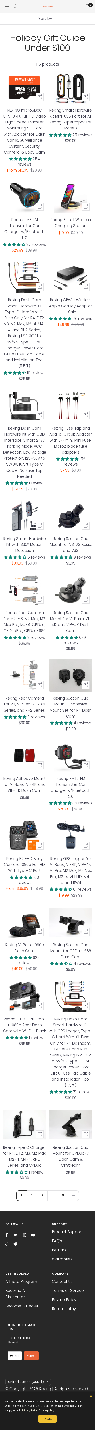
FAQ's (57, 1241)
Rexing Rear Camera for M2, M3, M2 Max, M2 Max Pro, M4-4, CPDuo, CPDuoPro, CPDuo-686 (25, 622)
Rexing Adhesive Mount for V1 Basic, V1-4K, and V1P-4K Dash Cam (24, 784)
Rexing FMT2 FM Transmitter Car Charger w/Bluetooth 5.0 (71, 787)
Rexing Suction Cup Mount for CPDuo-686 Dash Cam (70, 951)
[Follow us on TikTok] (6, 1243)
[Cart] (87, 6)
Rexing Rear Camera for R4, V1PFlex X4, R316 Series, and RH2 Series (24, 704)
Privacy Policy (29, 1410)
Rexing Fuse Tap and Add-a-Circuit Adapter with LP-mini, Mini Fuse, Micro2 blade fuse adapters (70, 440)
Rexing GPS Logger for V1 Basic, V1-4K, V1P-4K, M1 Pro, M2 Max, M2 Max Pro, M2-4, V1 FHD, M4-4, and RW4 (70, 870)
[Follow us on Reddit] (15, 1243)
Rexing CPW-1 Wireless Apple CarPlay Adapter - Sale (70, 305)
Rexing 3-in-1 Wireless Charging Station (70, 222)
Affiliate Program (21, 1281)
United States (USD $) (26, 1381)
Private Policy (64, 1299)
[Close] (91, 1395)
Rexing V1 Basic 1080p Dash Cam (24, 948)
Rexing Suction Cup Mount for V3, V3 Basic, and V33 (71, 544)
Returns (59, 1250)
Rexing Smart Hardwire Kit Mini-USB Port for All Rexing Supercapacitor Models (70, 119)
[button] (21, 159)
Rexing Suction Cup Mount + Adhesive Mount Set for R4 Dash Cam (70, 707)
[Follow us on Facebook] (6, 1235)
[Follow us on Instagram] (24, 1235)
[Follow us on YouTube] (33, 1235)
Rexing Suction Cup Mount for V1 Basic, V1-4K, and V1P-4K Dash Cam (70, 622)
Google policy (46, 1410)
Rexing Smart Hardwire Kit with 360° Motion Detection (24, 544)
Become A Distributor (15, 1294)
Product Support (67, 1232)
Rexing (45, 1388)
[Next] (73, 1195)
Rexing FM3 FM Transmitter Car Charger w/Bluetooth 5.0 (24, 229)
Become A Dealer (21, 1306)
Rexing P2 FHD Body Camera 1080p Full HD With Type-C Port (24, 864)
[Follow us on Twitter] (15, 1235)
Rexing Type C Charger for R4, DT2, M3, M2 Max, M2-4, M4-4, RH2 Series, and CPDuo (24, 1156)
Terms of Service (68, 1290)
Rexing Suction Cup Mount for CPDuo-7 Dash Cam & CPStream (70, 1156)
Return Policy (64, 1308)
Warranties (62, 1259)
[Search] (16, 6)
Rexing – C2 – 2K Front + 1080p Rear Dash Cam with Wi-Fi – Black (24, 1025)
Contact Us (62, 1281)
